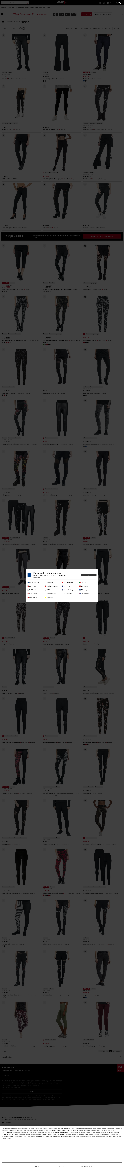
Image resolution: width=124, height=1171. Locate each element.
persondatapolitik (100, 1136)
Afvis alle (62, 1166)
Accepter (37, 1166)
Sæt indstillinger (86, 1166)
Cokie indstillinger (87, 1136)
